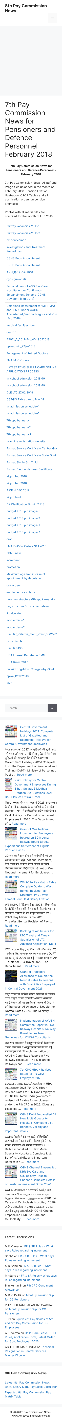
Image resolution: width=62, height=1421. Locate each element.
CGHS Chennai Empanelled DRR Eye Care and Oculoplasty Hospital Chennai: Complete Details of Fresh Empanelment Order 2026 (30, 1176)
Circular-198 (14, 648)
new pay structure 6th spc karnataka (30, 599)
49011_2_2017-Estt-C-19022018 (27, 339)
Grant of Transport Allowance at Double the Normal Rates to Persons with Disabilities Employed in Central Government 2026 (30, 980)
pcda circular (14, 641)
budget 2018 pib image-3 (23, 511)
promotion (13, 567)
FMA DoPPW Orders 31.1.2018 (26, 546)
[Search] (52, 708)
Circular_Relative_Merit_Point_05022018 (32, 634)
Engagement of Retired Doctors (27, 353)
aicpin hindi (13, 497)
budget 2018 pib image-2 (23, 518)
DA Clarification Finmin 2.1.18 (25, 504)
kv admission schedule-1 (22, 406)
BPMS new (13, 553)
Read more (24, 774)
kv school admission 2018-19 (25, 378)
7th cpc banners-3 (18, 434)
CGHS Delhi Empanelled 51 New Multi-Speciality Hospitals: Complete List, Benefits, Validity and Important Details (30, 1123)
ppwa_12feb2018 (17, 676)
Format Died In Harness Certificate (29, 469)
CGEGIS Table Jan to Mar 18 (25, 399)
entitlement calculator (20, 592)
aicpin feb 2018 (16, 476)
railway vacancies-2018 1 (23, 226)
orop (9, 539)
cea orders (13, 585)
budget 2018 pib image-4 (23, 532)
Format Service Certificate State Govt (31, 455)
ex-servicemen (16, 240)
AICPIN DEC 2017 (17, 490)
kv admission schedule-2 (23, 413)
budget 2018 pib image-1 (23, 525)
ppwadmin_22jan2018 (20, 346)
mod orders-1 (15, 620)
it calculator (14, 613)
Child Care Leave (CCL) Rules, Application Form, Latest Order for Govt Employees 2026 (30, 1337)
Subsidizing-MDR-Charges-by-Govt (30, 669)
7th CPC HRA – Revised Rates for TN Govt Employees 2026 (36, 1074)
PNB (9, 683)
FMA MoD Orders (17, 360)
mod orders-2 (15, 627)
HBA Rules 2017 (17, 662)
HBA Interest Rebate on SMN (25, 655)
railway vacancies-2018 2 (23, 233)
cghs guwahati (16, 279)
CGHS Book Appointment (23, 258)
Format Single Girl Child (22, 462)
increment (13, 560)
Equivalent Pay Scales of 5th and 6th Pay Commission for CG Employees (29, 1323)
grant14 (11, 332)
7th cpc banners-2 (18, 427)
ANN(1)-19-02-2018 (19, 272)
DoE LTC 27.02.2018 (19, 392)
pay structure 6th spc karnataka (27, 606)
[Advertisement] (31, 57)
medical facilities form (21, 325)
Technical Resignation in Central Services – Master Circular (29, 1351)
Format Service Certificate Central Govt (32, 448)
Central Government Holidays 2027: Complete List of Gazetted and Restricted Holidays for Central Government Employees (29, 735)
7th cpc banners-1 (18, 420)
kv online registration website (25, 441)
